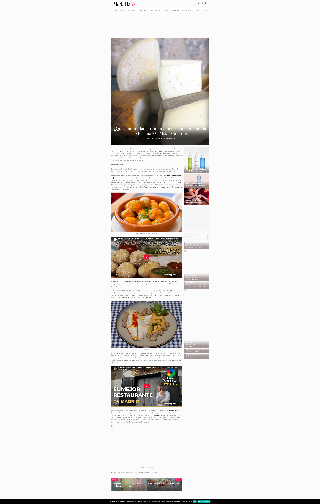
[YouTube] (202, 3)
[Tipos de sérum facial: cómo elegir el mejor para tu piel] (196, 172)
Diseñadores (117, 10)
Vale (195, 501)
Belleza (198, 10)
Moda (130, 10)
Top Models (141, 10)
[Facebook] (191, 3)
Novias (165, 10)
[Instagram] (198, 3)
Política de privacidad (204, 501)
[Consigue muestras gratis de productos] (207, 347)
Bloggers (175, 10)
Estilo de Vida (187, 10)
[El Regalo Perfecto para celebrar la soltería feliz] (195, 357)
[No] (318, 501)
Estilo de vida (133, 472)
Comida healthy (121, 472)
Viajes (155, 472)
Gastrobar (140, 472)
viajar (152, 472)
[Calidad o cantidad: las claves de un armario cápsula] (207, 280)
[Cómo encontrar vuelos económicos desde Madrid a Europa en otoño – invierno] (195, 248)
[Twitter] (195, 3)
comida (115, 472)
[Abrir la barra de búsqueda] (206, 10)
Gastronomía (146, 472)
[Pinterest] (205, 3)
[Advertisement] (160, 25)
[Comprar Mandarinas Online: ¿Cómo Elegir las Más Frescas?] (195, 352)
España (128, 472)
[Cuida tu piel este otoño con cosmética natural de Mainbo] (196, 186)
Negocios (154, 10)
